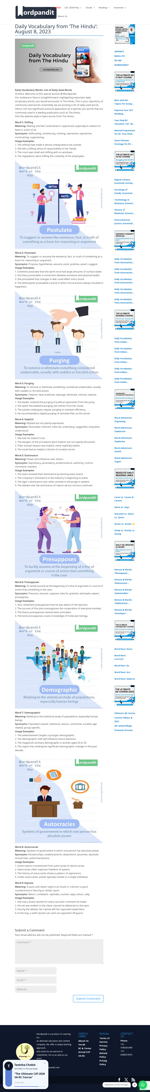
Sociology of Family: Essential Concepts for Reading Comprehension (123, 191)
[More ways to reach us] (134, 1084)
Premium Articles (123, 730)
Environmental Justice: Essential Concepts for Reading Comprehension (123, 221)
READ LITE (119, 56)
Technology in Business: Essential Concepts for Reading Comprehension (124, 201)
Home (48, 8)
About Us (62, 16)
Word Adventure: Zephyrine (123, 439)
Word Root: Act (122, 672)
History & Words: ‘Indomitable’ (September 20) (123, 591)
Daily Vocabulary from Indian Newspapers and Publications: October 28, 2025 (123, 360)
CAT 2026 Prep (71, 8)
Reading (103, 8)
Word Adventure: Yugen (123, 460)
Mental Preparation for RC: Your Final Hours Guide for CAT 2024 (124, 132)
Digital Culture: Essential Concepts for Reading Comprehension (124, 181)
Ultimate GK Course (124, 713)
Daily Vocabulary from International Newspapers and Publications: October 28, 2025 (124, 281)
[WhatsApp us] (143, 1085)
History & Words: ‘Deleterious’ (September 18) (123, 581)
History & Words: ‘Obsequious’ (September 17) (123, 571)
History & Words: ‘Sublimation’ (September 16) (123, 601)
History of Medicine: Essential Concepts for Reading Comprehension (124, 211)
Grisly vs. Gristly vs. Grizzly (124, 532)
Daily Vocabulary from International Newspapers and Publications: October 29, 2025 (124, 301)
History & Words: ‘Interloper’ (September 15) (123, 611)
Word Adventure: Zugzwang (123, 419)
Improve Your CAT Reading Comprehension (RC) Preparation (123, 112)
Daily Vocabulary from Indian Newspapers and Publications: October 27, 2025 (123, 370)
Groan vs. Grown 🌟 (124, 524)
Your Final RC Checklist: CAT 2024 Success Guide (124, 122)
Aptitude (49, 16)
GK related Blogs (123, 725)
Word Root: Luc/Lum (120, 657)
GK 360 (117, 60)
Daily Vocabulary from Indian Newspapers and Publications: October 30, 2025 (123, 350)
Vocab (89, 8)
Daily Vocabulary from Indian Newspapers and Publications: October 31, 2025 (123, 340)
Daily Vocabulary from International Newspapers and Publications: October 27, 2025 (124, 291)
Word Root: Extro (123, 649)
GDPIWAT (119, 51)
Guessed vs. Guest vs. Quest (124, 515)
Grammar (119, 8)
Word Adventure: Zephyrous (123, 429)
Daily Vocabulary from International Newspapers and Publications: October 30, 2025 (124, 271)
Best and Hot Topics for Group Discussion (123, 102)
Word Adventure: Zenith (123, 450)
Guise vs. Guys (121, 507)
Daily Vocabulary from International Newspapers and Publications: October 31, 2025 (124, 261)
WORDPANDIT (121, 65)
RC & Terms (84, 1048)
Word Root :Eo (121, 665)
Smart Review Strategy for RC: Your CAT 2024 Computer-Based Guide (123, 142)
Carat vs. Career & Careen (124, 499)
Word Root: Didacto (124, 678)
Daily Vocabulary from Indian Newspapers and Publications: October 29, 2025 (123, 380)
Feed (58, 8)
